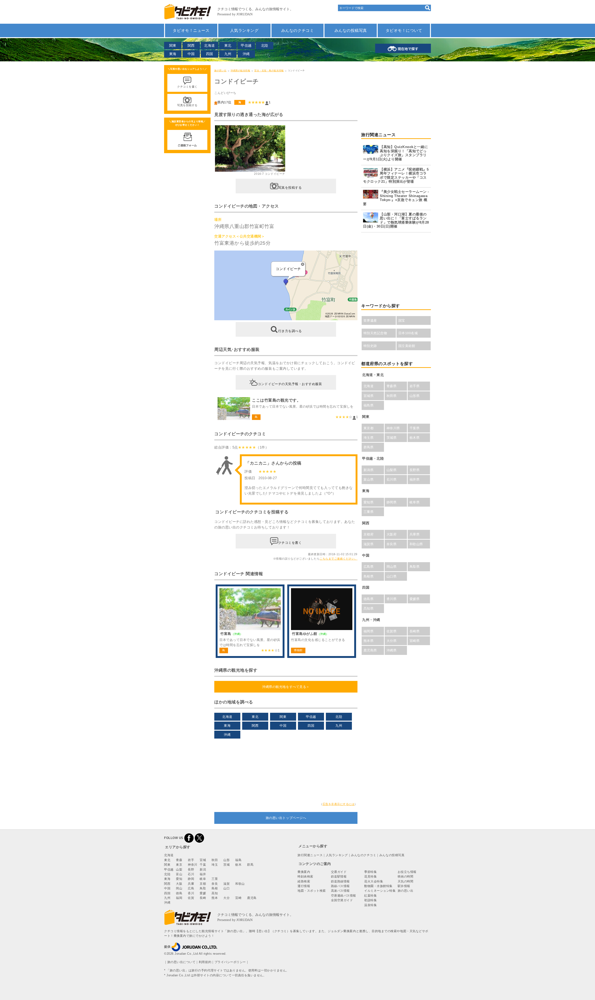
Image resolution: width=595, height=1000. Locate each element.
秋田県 (392, 396)
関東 (172, 45)
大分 (226, 898)
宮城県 (369, 396)
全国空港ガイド (342, 900)
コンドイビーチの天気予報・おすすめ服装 (290, 384)
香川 (191, 893)
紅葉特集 (370, 895)
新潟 (203, 869)
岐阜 (203, 879)
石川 (191, 874)
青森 (179, 860)
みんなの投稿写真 (350, 30)
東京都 (369, 428)
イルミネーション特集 (380, 890)
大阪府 (392, 534)
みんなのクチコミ (297, 30)
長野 (191, 869)
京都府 (369, 534)
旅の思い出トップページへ (286, 818)
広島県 (369, 566)
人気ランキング (244, 30)
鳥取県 (415, 566)
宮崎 (238, 898)
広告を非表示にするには (339, 804)
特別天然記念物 (375, 333)
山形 (226, 860)
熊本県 (369, 641)
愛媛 (203, 893)
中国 (191, 54)
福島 (238, 860)
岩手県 (415, 386)
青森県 (392, 386)
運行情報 (304, 886)
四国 (209, 54)
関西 (191, 45)
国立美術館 (406, 346)
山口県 (392, 576)
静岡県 (392, 502)
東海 (172, 54)
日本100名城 (408, 333)
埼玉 (215, 864)
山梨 (179, 869)
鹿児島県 (370, 650)
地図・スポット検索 (312, 890)
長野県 (415, 470)
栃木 (238, 864)
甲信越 (246, 45)
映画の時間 (405, 876)
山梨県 (392, 470)
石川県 (392, 479)
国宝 (401, 320)
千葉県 (415, 428)
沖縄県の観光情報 (240, 70)
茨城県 (392, 437)
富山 (179, 874)
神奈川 (192, 864)
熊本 (215, 898)
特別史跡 (370, 346)
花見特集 (370, 876)
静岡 (191, 879)
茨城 (226, 864)
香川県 (392, 599)
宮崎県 (415, 641)
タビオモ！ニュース (191, 30)
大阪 (179, 883)
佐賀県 (392, 631)
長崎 (203, 898)
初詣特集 (370, 900)
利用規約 (205, 962)
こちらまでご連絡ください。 (338, 558)
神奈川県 (393, 428)
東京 (179, 864)
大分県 (392, 641)
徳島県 (369, 599)
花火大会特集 (373, 881)
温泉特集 (370, 905)
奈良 (215, 883)
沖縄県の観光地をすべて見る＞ (285, 687)
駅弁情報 (404, 886)
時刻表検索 (305, 876)
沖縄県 (392, 650)
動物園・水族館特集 (378, 886)
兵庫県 (415, 534)
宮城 (203, 860)
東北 (227, 45)
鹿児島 (252, 898)
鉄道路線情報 (340, 881)
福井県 (415, 479)
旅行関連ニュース (310, 855)
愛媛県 (415, 599)
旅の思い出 (220, 70)
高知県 (369, 608)
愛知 (179, 879)
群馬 (250, 864)
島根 (215, 888)
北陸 (264, 45)
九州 (227, 54)
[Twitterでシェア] (199, 838)
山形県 (415, 396)
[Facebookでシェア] (189, 838)
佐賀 (191, 898)
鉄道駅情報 (339, 876)
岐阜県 (415, 502)
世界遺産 (370, 320)
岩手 (191, 860)
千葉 (203, 864)
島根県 (369, 576)
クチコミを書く (290, 542)
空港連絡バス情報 (343, 895)
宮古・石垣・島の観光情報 (269, 70)
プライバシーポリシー (230, 962)
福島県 (369, 405)
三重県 (369, 512)
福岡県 (369, 631)
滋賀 (226, 883)
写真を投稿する (290, 187)
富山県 (369, 479)
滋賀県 (369, 544)
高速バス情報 (340, 890)
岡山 (179, 888)
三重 (215, 879)
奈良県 (392, 544)
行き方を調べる (290, 331)
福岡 (179, 898)
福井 (203, 874)
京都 (203, 883)
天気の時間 (405, 881)
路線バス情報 (340, 886)
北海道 (209, 45)
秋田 (215, 860)
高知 (215, 893)
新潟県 (369, 470)
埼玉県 (369, 437)
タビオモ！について (404, 30)
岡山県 (392, 566)
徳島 (179, 893)
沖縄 (246, 54)
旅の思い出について (181, 962)
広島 (191, 888)
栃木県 (415, 437)
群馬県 (369, 447)
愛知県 (369, 502)
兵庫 (191, 883)
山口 (226, 888)
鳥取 (203, 888)
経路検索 (304, 881)
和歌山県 (416, 544)
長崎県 (415, 631)
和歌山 (240, 883)
